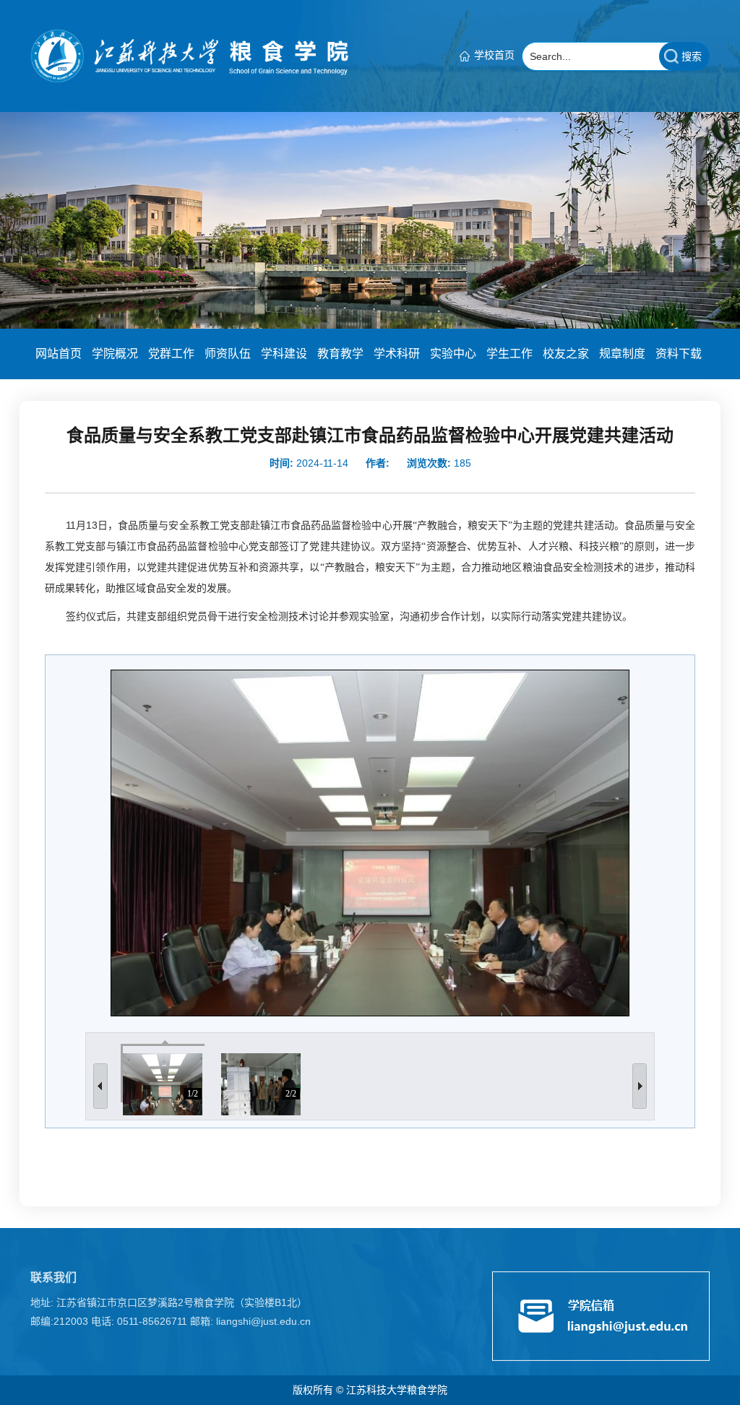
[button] (58, 354)
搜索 (691, 56)
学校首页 (494, 55)
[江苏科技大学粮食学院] (189, 55)
